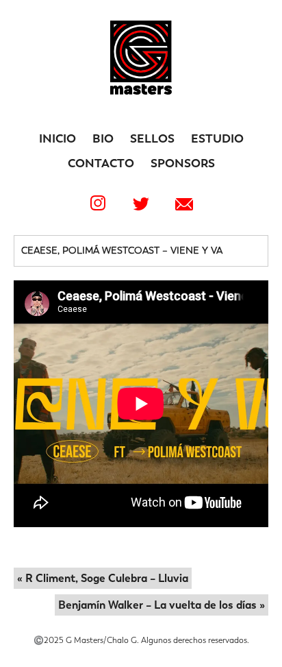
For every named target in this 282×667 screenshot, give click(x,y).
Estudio (217, 138)
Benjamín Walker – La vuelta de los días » (161, 605)
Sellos (152, 138)
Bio (103, 138)
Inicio (57, 138)
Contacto (101, 163)
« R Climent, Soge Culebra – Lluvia (102, 578)
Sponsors (183, 163)
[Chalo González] (141, 91)
